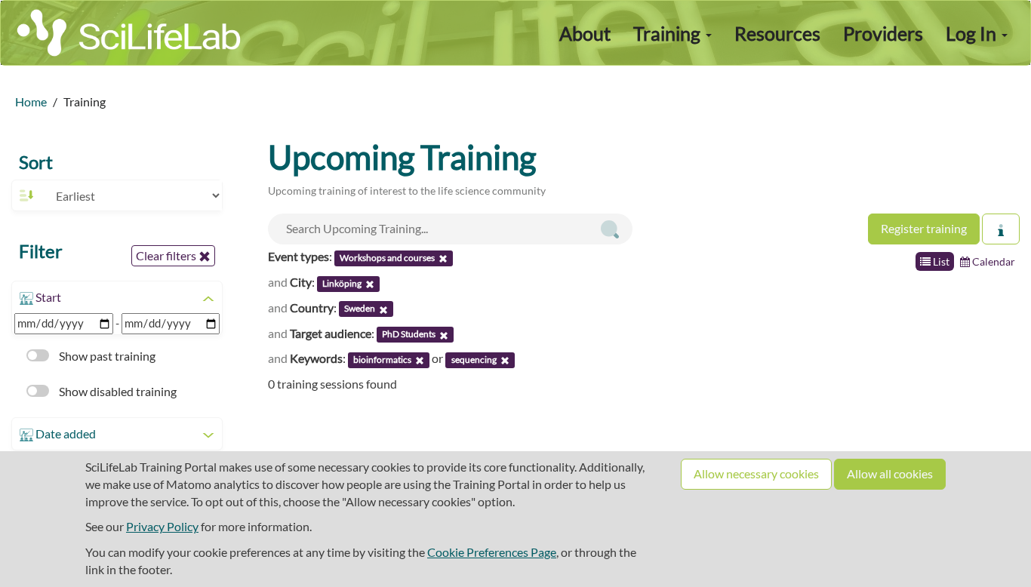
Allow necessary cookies (756, 473)
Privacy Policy (162, 526)
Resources (777, 33)
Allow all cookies (890, 473)
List (940, 261)
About (585, 33)
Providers (883, 33)
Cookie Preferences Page (491, 552)
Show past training (106, 356)
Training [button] (668, 33)
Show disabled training (117, 391)
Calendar (992, 261)
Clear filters (167, 255)
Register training (924, 228)
